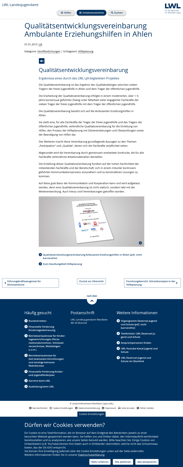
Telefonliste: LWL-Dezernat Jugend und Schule (138, 335)
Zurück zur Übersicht (91, 281)
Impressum (110, 408)
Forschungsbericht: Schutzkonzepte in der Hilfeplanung (150, 284)
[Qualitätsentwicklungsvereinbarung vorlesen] (42, 61)
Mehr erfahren (100, 461)
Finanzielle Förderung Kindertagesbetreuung (42, 328)
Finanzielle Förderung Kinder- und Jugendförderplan (46, 373)
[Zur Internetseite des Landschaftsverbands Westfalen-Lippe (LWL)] (172, 8)
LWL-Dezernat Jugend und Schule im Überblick (136, 359)
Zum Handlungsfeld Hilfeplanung (62, 264)
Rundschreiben (37, 320)
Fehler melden (147, 408)
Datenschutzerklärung (91, 454)
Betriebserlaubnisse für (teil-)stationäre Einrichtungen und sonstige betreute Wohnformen (46, 360)
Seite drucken (128, 408)
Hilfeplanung (85, 51)
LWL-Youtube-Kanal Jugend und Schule (139, 350)
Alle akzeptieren (147, 461)
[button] (91, 221)
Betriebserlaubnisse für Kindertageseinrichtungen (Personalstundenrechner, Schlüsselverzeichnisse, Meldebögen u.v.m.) (47, 342)
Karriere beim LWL (39, 380)
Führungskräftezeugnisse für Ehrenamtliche (22, 284)
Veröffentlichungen (48, 51)
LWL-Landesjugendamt (20, 4)
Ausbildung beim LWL (41, 386)
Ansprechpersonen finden (136, 342)
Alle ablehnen (123, 461)
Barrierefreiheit (40, 408)
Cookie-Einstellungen (91, 414)
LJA (40, 44)
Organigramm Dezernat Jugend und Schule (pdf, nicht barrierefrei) (139, 324)
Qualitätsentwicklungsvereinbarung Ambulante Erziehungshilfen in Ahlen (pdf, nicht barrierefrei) (92, 256)
